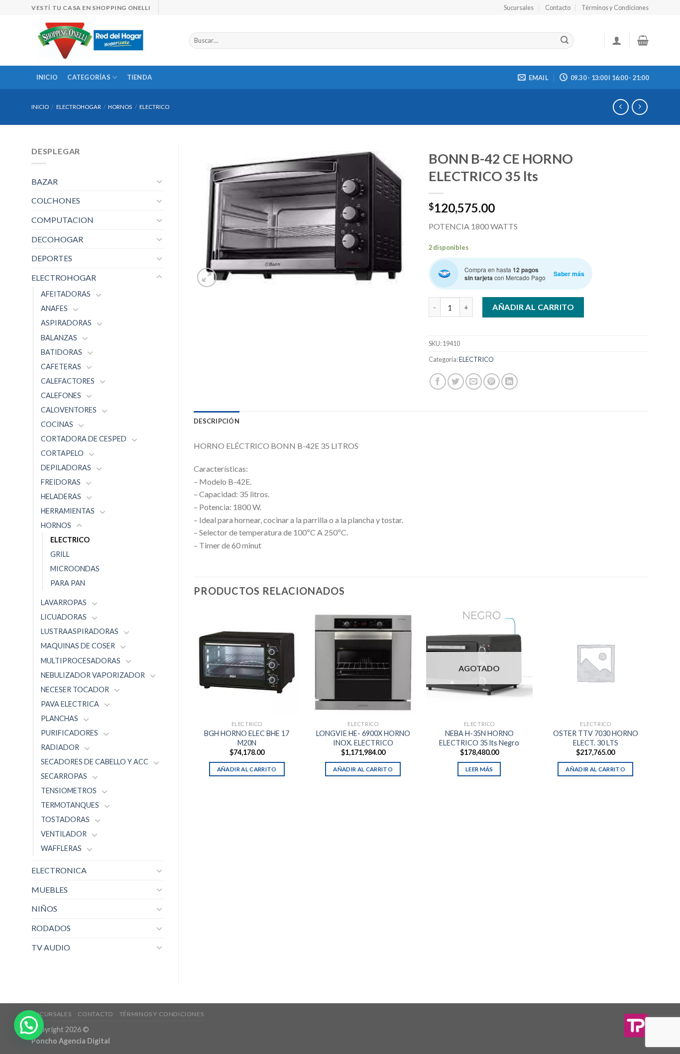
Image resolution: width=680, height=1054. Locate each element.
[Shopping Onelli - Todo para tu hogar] (102, 40)
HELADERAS (61, 496)
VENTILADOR (64, 834)
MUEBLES (49, 889)
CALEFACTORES (68, 381)
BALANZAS (59, 337)
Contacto (557, 7)
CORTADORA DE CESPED (83, 438)
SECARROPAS (64, 776)
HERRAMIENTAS (68, 511)
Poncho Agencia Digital (70, 1041)
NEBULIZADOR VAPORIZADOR (93, 675)
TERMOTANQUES (70, 805)
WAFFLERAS (61, 848)
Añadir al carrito (533, 307)
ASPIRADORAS (66, 322)
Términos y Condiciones (615, 7)
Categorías (89, 77)
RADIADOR (60, 747)
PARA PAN (67, 583)
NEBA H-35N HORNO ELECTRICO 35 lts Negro (479, 738)
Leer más (479, 769)
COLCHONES (55, 200)
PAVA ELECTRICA (70, 704)
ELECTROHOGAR (78, 107)
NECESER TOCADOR (75, 689)
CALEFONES (61, 395)
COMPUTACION (62, 219)
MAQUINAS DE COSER (78, 645)
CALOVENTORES (69, 410)
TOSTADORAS (65, 819)
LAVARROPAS (64, 602)
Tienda (139, 77)
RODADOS (51, 928)
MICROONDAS (75, 568)
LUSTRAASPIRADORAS (79, 631)
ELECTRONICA (59, 870)
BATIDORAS (61, 352)
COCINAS (57, 424)
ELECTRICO (154, 107)
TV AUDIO (50, 947)
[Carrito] (643, 40)
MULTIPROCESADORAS (80, 660)
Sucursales (519, 7)
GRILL (60, 554)
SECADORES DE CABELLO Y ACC (94, 761)
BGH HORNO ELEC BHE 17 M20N (246, 738)
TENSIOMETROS (69, 790)
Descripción (216, 421)
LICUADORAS (64, 617)
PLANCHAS (59, 718)
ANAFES (54, 308)
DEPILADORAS (66, 467)
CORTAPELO (62, 453)
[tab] (216, 421)
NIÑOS (44, 908)
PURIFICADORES (69, 733)
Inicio (47, 77)
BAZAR (44, 181)
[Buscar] (564, 40)
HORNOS (120, 107)
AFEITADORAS (66, 294)
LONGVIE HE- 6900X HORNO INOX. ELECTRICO (363, 738)
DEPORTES (51, 258)
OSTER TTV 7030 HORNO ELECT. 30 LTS (595, 738)
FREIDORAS (61, 482)
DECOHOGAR (57, 239)
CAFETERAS (61, 366)
